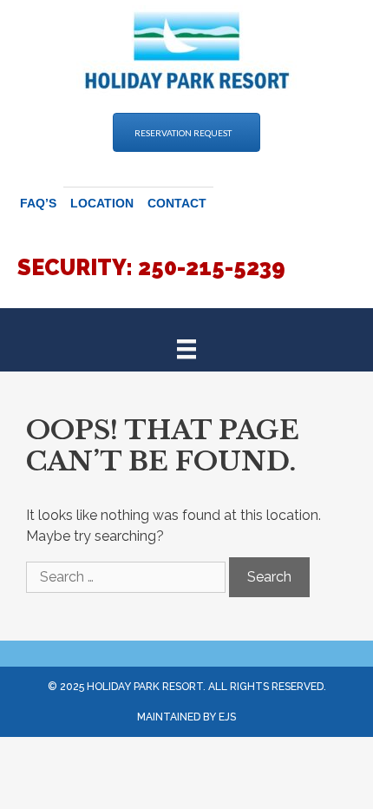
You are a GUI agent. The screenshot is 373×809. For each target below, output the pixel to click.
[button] (186, 132)
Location (102, 203)
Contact (176, 203)
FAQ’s (38, 203)
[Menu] (186, 348)
